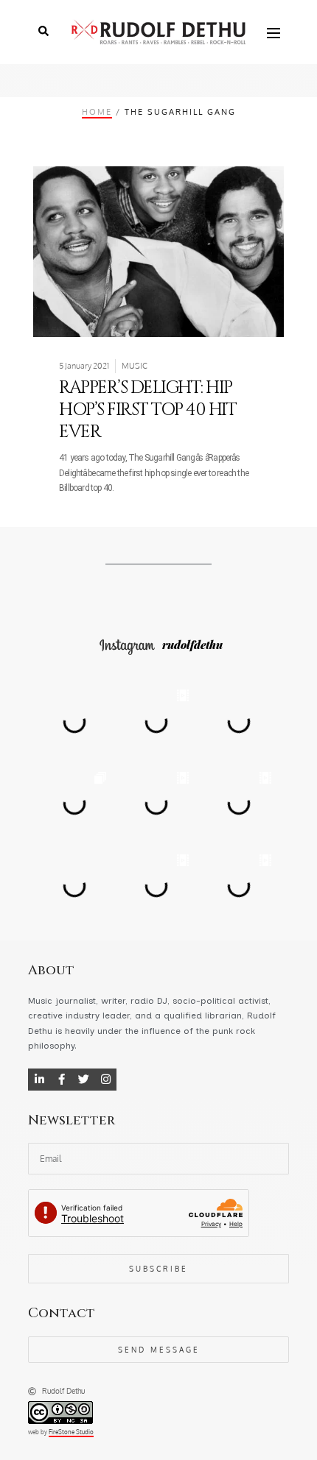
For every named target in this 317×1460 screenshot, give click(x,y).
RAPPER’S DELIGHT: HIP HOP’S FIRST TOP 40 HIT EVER (147, 410)
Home (97, 111)
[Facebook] (61, 1080)
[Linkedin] (39, 1080)
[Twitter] (83, 1080)
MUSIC (134, 366)
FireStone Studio (71, 1432)
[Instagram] (105, 1080)
